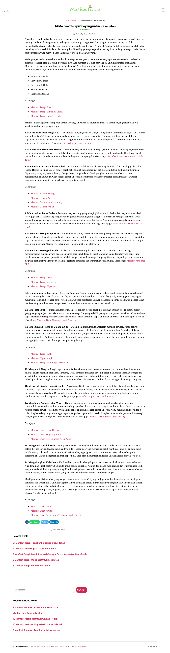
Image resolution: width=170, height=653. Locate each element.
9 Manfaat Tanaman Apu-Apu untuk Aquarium (36, 630)
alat (54, 530)
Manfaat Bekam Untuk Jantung (46, 202)
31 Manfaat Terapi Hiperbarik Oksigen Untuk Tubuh (39, 543)
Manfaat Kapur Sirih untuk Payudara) (98, 396)
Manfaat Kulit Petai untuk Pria (28, 613)
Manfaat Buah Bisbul (41, 506)
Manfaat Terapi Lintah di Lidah (47, 111)
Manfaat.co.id (24, 646)
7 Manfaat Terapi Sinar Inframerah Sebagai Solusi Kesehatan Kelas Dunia (50, 554)
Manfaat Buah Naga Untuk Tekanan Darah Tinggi (56, 515)
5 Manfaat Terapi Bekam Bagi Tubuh (31, 565)
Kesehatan (73, 20)
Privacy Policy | (66, 646)
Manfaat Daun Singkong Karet (46, 434)
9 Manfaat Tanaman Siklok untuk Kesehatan (35, 607)
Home (67, 20)
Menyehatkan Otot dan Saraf (77, 143)
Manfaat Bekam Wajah (42, 206)
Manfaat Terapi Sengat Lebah (46, 116)
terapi (63, 530)
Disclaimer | (45, 646)
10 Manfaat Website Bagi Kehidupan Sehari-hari (37, 624)
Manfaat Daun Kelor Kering (45, 430)
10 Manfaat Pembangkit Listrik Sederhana (34, 548)
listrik (58, 530)
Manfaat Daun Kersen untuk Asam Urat (51, 438)
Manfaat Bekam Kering (43, 193)
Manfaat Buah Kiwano (42, 510)
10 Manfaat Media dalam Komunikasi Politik (35, 618)
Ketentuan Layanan (79, 646)
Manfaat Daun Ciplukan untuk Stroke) (56, 320)
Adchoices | (35, 646)
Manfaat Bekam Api (41, 197)
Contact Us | (54, 646)
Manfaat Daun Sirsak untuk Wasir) (107, 416)
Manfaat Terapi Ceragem (43, 281)
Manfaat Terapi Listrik (42, 107)
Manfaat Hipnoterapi (41, 358)
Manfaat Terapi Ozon (41, 277)
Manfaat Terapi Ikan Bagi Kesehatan (49, 362)
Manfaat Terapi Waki (41, 353)
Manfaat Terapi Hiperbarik (44, 286)
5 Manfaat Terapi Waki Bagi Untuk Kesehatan (36, 560)
